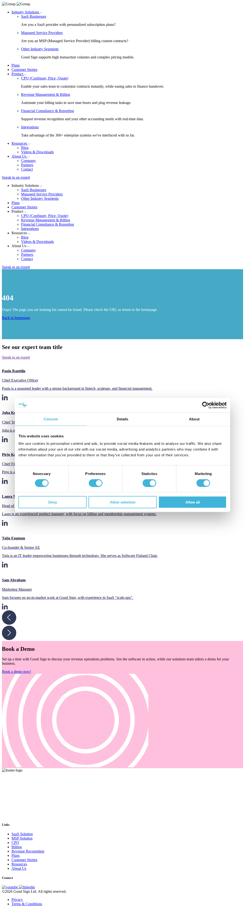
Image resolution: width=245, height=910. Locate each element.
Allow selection (122, 502)
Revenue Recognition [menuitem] (27, 851)
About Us (19, 156)
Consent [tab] (51, 419)
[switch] (95, 483)
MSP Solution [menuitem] (22, 838)
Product (17, 74)
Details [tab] (122, 419)
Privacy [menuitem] (17, 900)
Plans (15, 65)
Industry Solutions (25, 12)
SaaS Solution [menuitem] (22, 834)
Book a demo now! (16, 672)
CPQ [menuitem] (15, 843)
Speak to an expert (16, 177)
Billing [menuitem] (16, 847)
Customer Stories (24, 70)
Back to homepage (16, 318)
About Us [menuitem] (18, 868)
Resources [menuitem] (19, 864)
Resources (19, 143)
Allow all (192, 502)
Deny (52, 502)
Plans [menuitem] (15, 855)
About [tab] (194, 419)
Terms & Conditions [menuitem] (26, 904)
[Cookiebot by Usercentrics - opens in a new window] (206, 405)
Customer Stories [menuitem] (24, 860)
